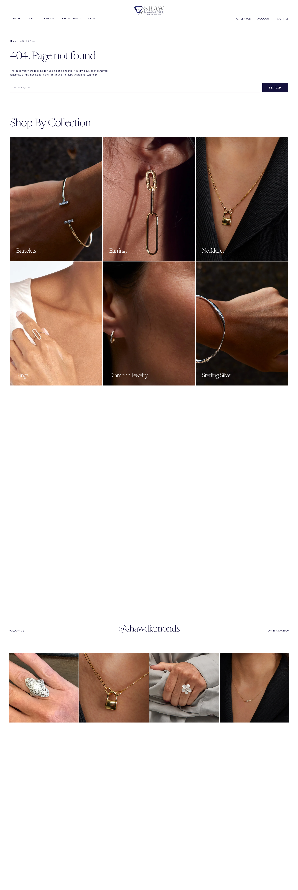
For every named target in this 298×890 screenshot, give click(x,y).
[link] (44, 688)
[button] (243, 18)
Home (13, 41)
